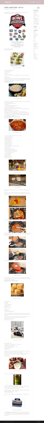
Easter (34, 41)
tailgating (35, 56)
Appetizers (35, 31)
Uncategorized (14, 9)
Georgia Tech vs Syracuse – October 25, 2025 (36, 16)
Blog (37, 2)
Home (30, 2)
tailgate (34, 53)
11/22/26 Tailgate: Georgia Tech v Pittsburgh (36, 12)
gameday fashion (36, 43)
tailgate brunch (35, 54)
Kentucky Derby (36, 48)
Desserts (35, 37)
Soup (34, 52)
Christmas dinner (36, 34)
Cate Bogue (6, 9)
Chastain (35, 32)
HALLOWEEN (36, 44)
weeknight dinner (36, 58)
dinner (34, 39)
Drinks (34, 40)
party (34, 49)
